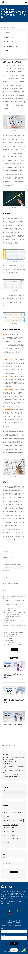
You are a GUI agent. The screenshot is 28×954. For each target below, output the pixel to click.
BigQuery (6, 813)
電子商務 (6, 842)
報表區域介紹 (9, 41)
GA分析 (20, 813)
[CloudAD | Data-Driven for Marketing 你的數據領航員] (6, 2)
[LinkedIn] (4, 907)
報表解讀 (6, 824)
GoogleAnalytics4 (8, 816)
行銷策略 (15, 839)
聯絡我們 (12, 540)
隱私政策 (18, 921)
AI (4, 809)
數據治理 (6, 835)
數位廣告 (6, 831)
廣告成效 (19, 745)
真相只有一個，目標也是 (12, 37)
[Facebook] (2, 907)
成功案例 (6, 827)
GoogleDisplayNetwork (10, 745)
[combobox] (14, 567)
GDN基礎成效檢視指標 (11, 46)
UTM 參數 (19, 820)
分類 (4, 790)
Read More (6, 677)
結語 (7, 50)
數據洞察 (14, 835)
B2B (10, 809)
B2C (16, 809)
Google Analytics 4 (9, 820)
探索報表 (14, 827)
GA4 (14, 813)
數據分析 (14, 831)
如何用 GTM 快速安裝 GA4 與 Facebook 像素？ (12, 674)
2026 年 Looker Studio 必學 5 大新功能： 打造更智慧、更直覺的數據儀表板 (14, 701)
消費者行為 (7, 839)
